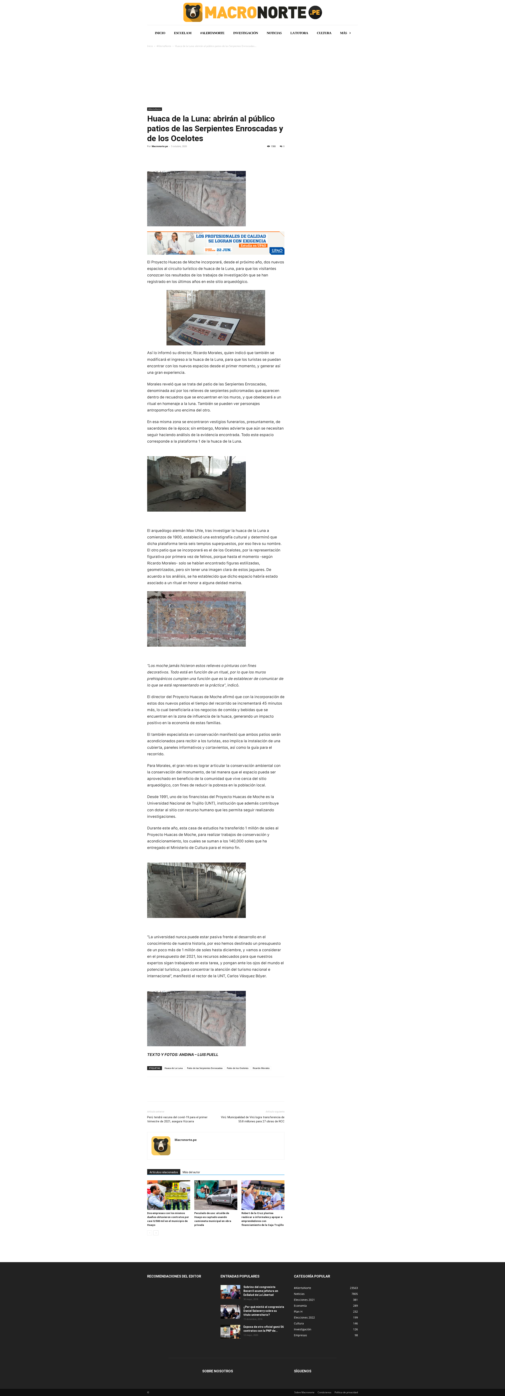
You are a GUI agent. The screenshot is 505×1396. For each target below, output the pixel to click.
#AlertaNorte (164, 46)
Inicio (150, 46)
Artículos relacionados (164, 1172)
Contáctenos (324, 1392)
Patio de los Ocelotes (237, 1068)
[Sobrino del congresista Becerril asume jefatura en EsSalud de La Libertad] (230, 1292)
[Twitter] (160, 160)
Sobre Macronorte (304, 1392)
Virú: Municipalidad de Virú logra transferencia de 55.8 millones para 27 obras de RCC (252, 1119)
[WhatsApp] (178, 160)
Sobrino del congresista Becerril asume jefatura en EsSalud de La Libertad (260, 1290)
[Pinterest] (169, 160)
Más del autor (191, 1172)
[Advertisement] (252, 77)
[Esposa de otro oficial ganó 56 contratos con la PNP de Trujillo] (230, 1332)
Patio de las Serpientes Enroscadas (205, 1068)
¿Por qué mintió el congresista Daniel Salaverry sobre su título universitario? (263, 1310)
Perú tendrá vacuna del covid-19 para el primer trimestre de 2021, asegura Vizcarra (177, 1119)
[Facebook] (151, 160)
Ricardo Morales (261, 1068)
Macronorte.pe (160, 146)
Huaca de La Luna (174, 1068)
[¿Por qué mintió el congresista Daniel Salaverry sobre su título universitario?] (230, 1312)
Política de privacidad (346, 1392)
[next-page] (155, 1232)
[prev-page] (149, 1232)
